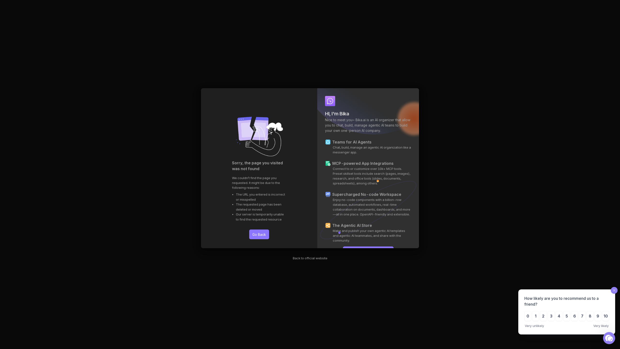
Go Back (259, 234)
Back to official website (310, 258)
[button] (609, 338)
